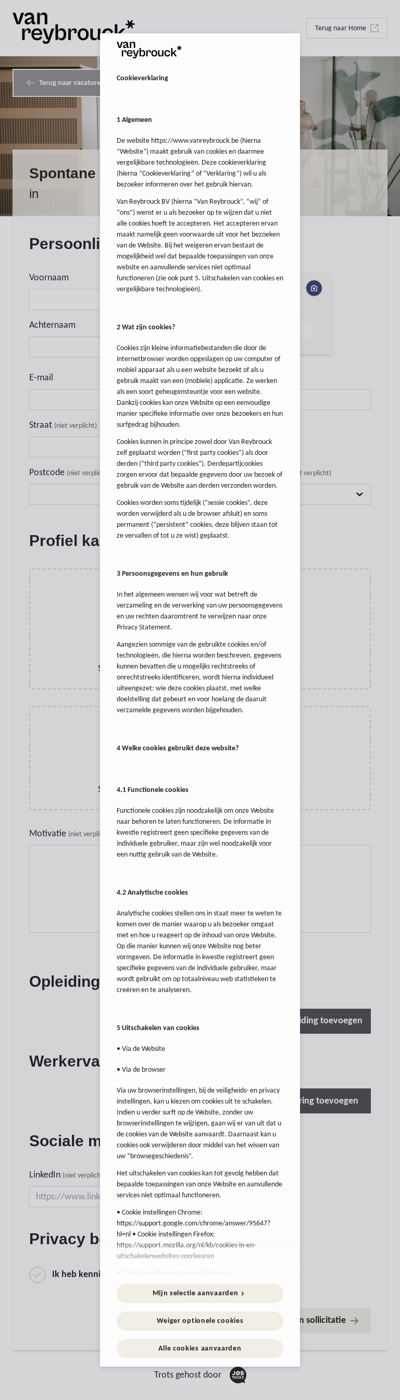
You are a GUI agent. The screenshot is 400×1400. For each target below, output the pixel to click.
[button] (200, 1293)
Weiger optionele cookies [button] (200, 1321)
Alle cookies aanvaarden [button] (199, 1349)
